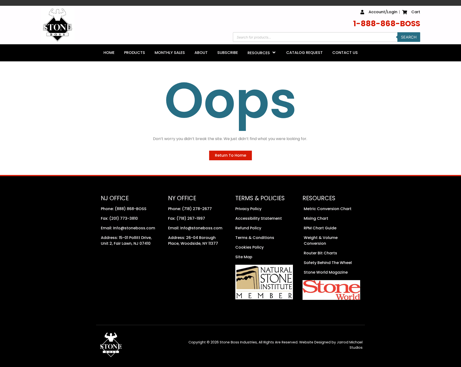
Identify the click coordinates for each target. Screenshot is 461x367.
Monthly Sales (170, 52)
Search (409, 37)
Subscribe (227, 52)
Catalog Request (304, 52)
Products (134, 52)
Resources (259, 53)
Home (109, 52)
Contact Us (345, 52)
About (201, 52)
